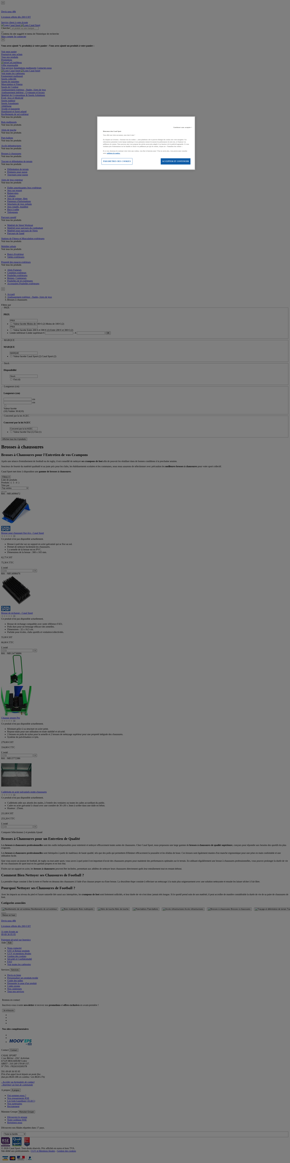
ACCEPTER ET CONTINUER (175, 161)
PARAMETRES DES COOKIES (117, 161)
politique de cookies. (113, 153)
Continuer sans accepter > (182, 127)
